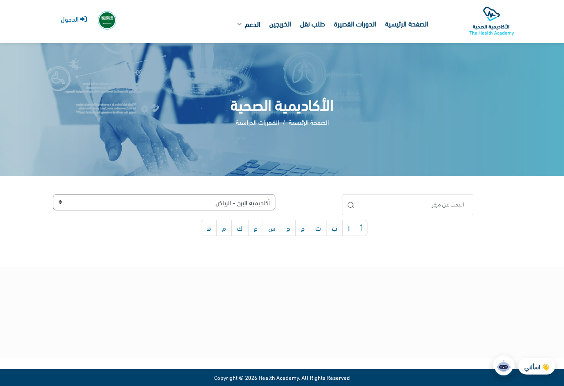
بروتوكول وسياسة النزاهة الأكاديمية (296, 317)
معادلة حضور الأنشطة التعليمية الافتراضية (288, 328)
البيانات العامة (527, 298)
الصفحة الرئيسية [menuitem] (406, 23)
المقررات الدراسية (257, 122)
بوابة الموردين (536, 309)
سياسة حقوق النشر (317, 339)
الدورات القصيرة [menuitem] (355, 23)
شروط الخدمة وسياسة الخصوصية (298, 295)
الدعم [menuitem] (252, 23)
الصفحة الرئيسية (309, 122)
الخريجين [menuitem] (280, 23)
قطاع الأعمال (523, 320)
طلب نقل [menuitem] (312, 23)
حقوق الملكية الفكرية (314, 306)
